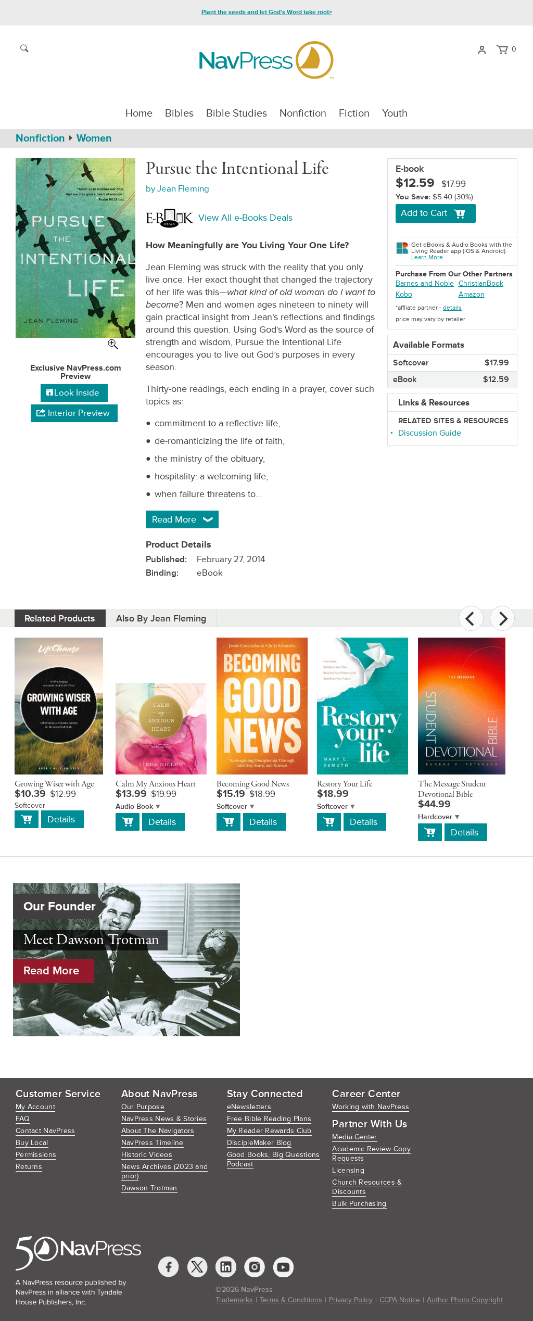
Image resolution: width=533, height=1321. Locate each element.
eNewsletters (249, 1106)
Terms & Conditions (291, 1299)
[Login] (482, 49)
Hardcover (435, 816)
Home (139, 113)
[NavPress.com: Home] (266, 60)
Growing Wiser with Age (54, 784)
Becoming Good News (253, 784)
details (452, 308)
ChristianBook (481, 283)
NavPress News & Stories (164, 1118)
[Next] (502, 618)
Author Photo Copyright (465, 1299)
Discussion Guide (429, 433)
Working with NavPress (370, 1106)
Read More (51, 971)
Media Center (354, 1137)
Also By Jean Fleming (161, 618)
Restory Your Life (344, 784)
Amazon (472, 294)
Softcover (232, 806)
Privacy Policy (351, 1299)
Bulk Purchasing (359, 1203)
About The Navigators (158, 1130)
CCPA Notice (399, 1299)
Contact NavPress (45, 1130)
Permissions (36, 1154)
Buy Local (32, 1142)
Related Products (59, 618)
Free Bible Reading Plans (269, 1118)
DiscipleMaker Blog (259, 1142)
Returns (29, 1166)
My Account (35, 1106)
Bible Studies (236, 113)
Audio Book (134, 806)
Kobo (404, 294)
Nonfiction (303, 113)
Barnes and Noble (425, 283)
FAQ (23, 1118)
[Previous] (471, 618)
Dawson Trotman (149, 1188)
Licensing (348, 1170)
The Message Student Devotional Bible (452, 790)
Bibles (179, 113)
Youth (395, 113)
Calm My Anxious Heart (156, 784)
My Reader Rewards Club (269, 1130)
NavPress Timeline (152, 1142)
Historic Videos (146, 1154)
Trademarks (234, 1299)
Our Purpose (142, 1106)
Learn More (427, 257)
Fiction (354, 113)
